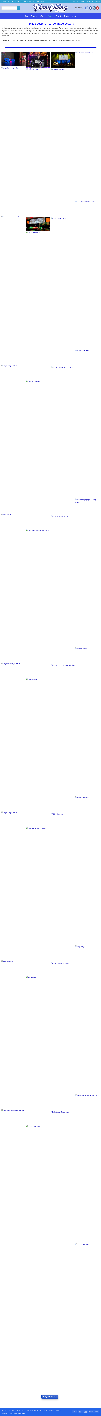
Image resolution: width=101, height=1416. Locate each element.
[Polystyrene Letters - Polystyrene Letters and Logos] (50, 8)
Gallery (50, 16)
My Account (90, 1)
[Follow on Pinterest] (97, 8)
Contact (82, 1)
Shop (42, 16)
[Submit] (18, 8)
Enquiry (66, 16)
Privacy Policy (39, 1410)
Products (34, 16)
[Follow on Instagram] (94, 8)
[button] (81, 8)
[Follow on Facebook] (90, 8)
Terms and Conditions (54, 1410)
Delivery (97, 1)
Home (26, 16)
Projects (58, 16)
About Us (75, 1)
